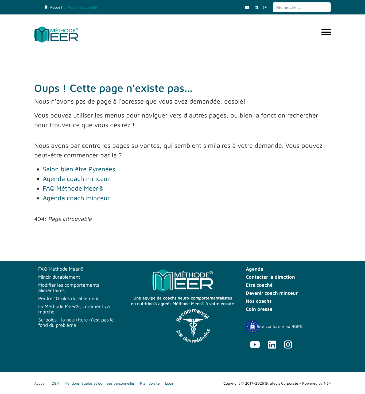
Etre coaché (259, 285)
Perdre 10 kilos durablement (68, 298)
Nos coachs (259, 301)
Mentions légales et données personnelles (99, 383)
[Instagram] (264, 7)
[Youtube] (247, 7)
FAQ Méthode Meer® (73, 188)
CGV (55, 383)
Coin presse (259, 309)
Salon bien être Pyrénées (79, 169)
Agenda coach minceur (76, 178)
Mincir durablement (59, 277)
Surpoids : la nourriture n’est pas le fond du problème (76, 322)
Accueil (40, 383)
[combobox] (302, 7)
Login (169, 383)
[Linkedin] (256, 7)
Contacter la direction (270, 277)
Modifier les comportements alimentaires (68, 287)
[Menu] (326, 34)
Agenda (254, 269)
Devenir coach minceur (272, 293)
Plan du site (150, 383)
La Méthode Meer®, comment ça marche (74, 309)
